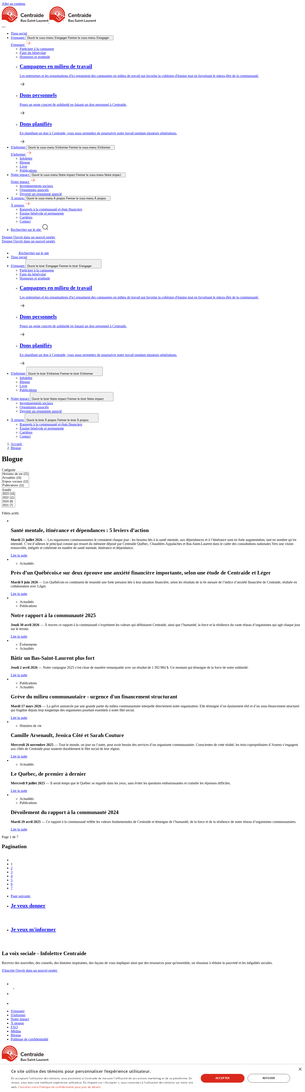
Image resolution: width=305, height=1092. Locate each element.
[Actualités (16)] (15, 478)
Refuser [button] (269, 1078)
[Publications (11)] (15, 485)
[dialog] (152, 1078)
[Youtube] (15, 1003)
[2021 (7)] (8, 505)
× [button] (300, 1069)
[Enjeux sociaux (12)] (15, 482)
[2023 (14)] (8, 494)
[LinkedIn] (15, 994)
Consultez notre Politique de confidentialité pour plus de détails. (59, 1087)
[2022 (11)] (8, 498)
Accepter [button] (222, 1078)
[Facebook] (15, 984)
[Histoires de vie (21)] (15, 474)
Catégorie (8, 470)
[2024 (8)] (8, 501)
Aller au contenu (13, 4)
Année (6, 490)
